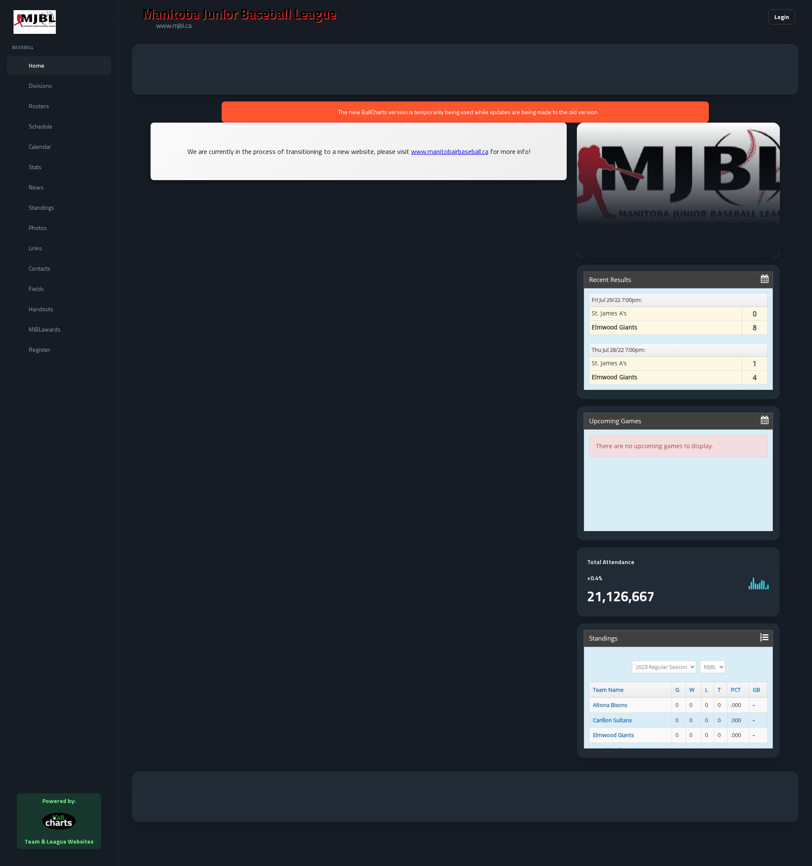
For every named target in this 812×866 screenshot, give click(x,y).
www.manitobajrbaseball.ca (449, 151)
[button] (735, 16)
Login (781, 16)
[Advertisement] (465, 69)
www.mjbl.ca (174, 25)
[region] (59, 433)
